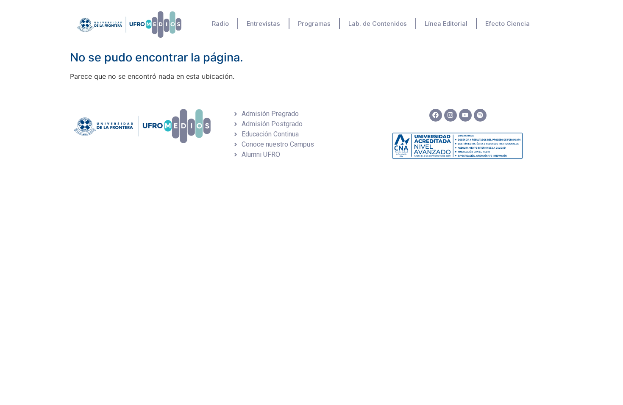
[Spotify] (480, 115)
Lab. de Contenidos (377, 23)
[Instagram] (450, 115)
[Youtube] (465, 115)
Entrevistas (263, 23)
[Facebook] (435, 115)
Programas (314, 23)
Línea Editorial (446, 23)
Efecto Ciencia (507, 23)
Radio (220, 23)
